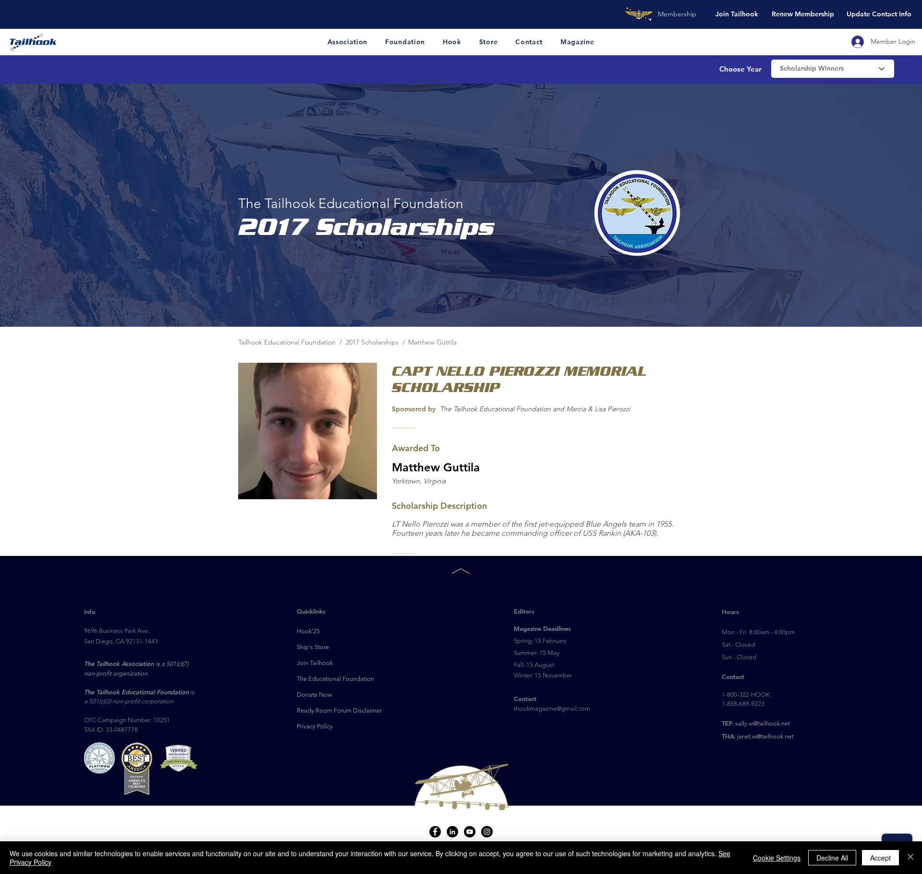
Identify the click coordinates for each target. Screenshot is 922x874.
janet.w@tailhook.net (765, 736)
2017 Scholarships (373, 342)
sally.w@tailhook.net (762, 723)
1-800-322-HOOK (746, 694)
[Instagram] (487, 831)
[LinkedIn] (452, 831)
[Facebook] (435, 831)
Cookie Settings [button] (777, 857)
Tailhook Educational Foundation (287, 342)
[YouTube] (469, 831)
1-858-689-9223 (743, 703)
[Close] (910, 857)
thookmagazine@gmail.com (552, 708)
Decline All (832, 857)
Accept (880, 857)
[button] (348, 42)
